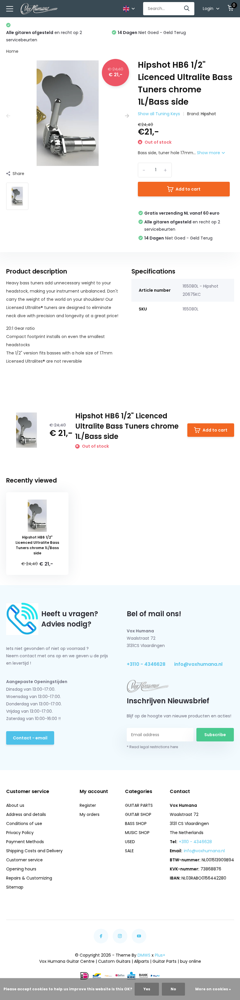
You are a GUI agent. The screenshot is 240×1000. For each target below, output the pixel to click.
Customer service (24, 860)
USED (130, 842)
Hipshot (208, 114)
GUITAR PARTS (139, 805)
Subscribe (215, 735)
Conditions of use (24, 823)
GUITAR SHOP (138, 814)
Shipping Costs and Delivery (34, 851)
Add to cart (188, 189)
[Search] (187, 8)
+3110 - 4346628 (146, 664)
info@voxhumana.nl (198, 664)
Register (88, 805)
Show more (209, 153)
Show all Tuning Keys (159, 114)
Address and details (26, 814)
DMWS (144, 955)
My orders (90, 814)
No (173, 989)
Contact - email (30, 738)
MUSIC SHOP (137, 833)
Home (12, 51)
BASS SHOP (136, 823)
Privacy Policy (20, 833)
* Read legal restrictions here (152, 746)
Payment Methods (25, 842)
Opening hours (21, 869)
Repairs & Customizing (29, 878)
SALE (129, 851)
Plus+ (160, 955)
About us (15, 805)
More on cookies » (213, 989)
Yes (146, 989)
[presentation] (8, 116)
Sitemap (14, 887)
